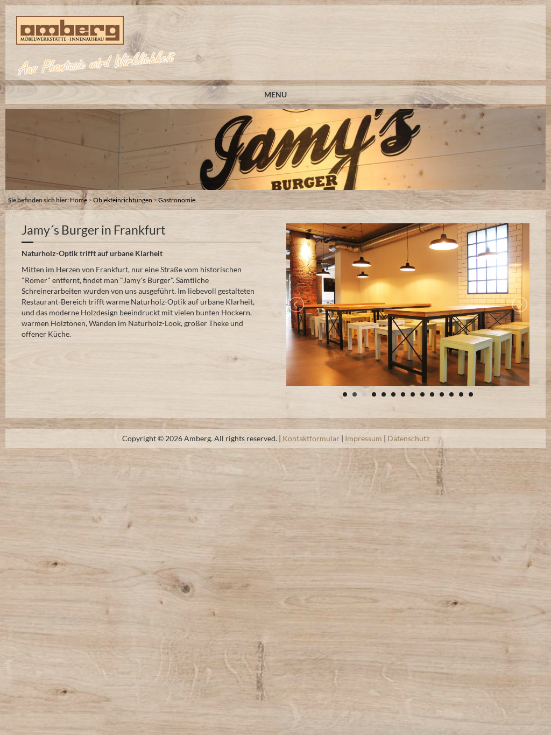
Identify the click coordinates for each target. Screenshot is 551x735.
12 (451, 394)
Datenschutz (408, 438)
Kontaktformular (311, 438)
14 (471, 394)
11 (442, 394)
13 (461, 394)
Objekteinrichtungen (122, 200)
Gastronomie (176, 200)
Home (78, 200)
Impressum (363, 438)
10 (432, 394)
